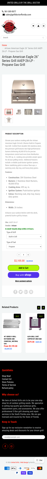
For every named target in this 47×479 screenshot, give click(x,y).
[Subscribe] (42, 437)
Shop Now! (6, 376)
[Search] (43, 38)
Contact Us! (7, 379)
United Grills (15, 462)
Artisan (14, 226)
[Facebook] (5, 446)
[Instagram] (11, 446)
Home (4, 45)
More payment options (23, 281)
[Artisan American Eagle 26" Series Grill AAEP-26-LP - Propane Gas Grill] (23, 92)
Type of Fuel (11, 242)
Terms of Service (9, 385)
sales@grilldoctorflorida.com (18, 14)
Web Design (24, 462)
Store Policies (8, 382)
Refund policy (7, 388)
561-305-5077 (10, 11)
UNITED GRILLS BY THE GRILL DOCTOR (23, 2)
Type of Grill (11, 232)
